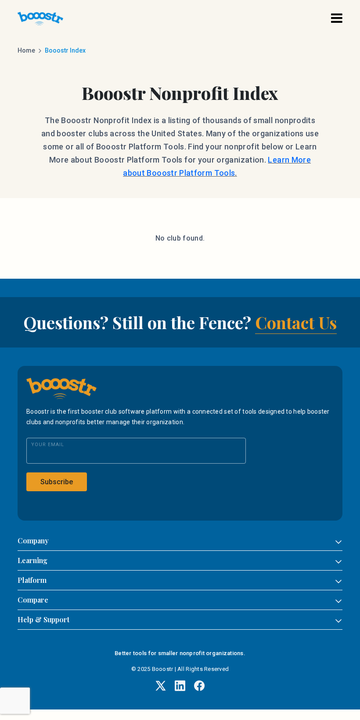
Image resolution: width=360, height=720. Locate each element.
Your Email (47, 444)
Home (26, 50)
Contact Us (296, 322)
